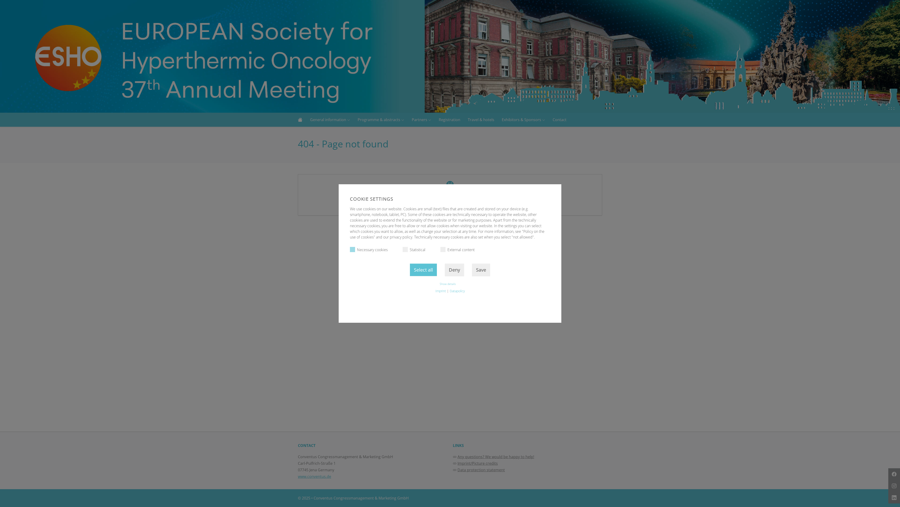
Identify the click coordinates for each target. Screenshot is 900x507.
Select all (423, 270)
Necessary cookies (372, 249)
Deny (454, 270)
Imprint (440, 291)
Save (481, 270)
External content (461, 249)
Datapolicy (457, 291)
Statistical (417, 249)
